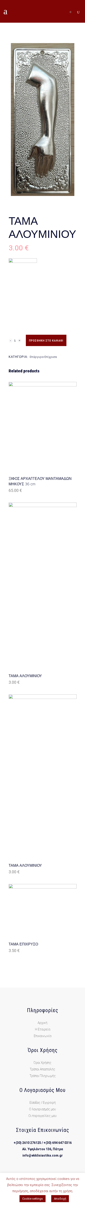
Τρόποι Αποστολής (42, 1069)
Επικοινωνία (42, 1036)
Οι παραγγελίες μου (42, 1116)
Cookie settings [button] (32, 1198)
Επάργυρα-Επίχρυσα (43, 357)
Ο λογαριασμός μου (42, 1109)
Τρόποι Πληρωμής (42, 1076)
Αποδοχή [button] (60, 1198)
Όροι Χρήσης (42, 1062)
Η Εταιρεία (42, 1029)
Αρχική (42, 1023)
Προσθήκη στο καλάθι (46, 340)
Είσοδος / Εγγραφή (42, 1102)
